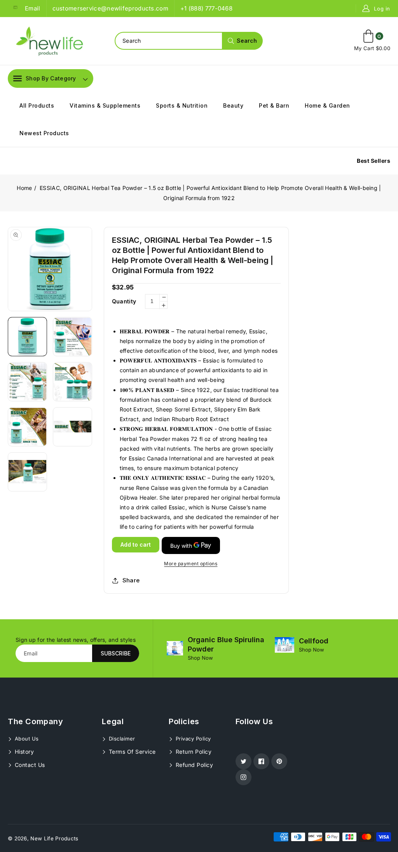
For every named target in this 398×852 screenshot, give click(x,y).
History (23, 751)
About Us (26, 738)
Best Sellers (373, 160)
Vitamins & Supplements (105, 105)
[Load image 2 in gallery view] (72, 336)
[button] (45, 78)
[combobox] (188, 40)
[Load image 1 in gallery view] (27, 336)
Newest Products (44, 133)
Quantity (124, 301)
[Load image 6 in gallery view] (72, 427)
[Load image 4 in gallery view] (72, 381)
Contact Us (29, 764)
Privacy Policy (192, 738)
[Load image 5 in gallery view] (27, 427)
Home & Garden (327, 105)
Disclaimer (121, 738)
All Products (36, 105)
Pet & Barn (274, 105)
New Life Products (54, 838)
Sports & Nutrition (182, 105)
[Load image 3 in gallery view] (27, 381)
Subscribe (116, 653)
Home (24, 188)
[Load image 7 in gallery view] (27, 472)
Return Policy (192, 751)
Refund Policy (193, 764)
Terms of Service (131, 751)
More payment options (190, 563)
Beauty (233, 105)
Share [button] (131, 580)
